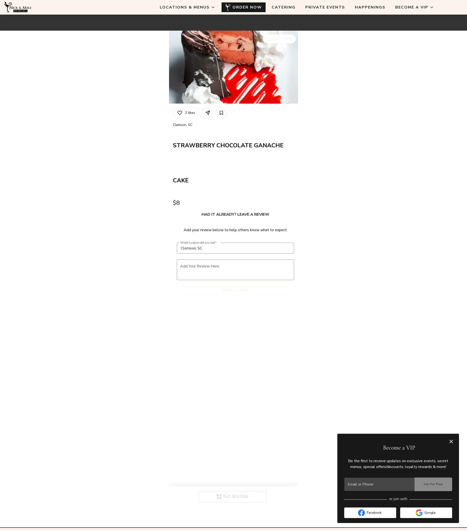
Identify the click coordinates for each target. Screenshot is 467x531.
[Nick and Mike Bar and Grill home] (26, 7)
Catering (284, 7)
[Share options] (207, 112)
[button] (187, 7)
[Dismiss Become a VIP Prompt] (451, 441)
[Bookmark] (221, 112)
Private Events (325, 7)
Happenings (370, 7)
